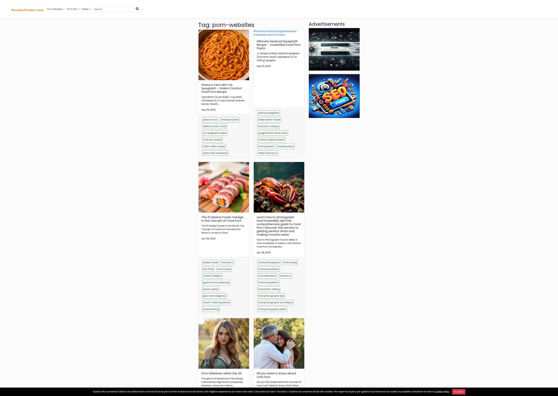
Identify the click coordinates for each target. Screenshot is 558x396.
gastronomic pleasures (216, 282)
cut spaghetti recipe (214, 133)
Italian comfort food (214, 126)
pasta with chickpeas (215, 153)
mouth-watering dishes (216, 302)
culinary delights (212, 275)
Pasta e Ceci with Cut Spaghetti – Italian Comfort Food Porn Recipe (221, 88)
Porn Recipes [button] (55, 9)
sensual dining (211, 309)
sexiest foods (210, 262)
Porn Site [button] (72, 9)
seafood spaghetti (268, 113)
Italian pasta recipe (269, 119)
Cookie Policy (442, 391)
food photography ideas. (272, 309)
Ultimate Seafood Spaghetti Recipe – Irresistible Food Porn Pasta (279, 44)
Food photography (269, 262)
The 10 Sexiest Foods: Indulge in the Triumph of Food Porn (222, 219)
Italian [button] (85, 9)
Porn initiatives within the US (221, 373)
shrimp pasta (265, 146)
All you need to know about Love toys (276, 375)
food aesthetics (267, 275)
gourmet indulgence (214, 296)
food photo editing (268, 289)
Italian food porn (267, 153)
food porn (227, 262)
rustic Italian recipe (214, 146)
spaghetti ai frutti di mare (272, 133)
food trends (224, 269)
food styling (290, 262)
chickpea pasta (230, 119)
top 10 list (208, 269)
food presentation (268, 269)
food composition (268, 282)
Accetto (458, 391)
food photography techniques (275, 302)
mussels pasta (285, 146)
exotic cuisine (210, 289)
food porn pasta (212, 139)
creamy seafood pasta (271, 139)
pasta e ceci (210, 119)
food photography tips (271, 296)
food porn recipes (268, 126)
